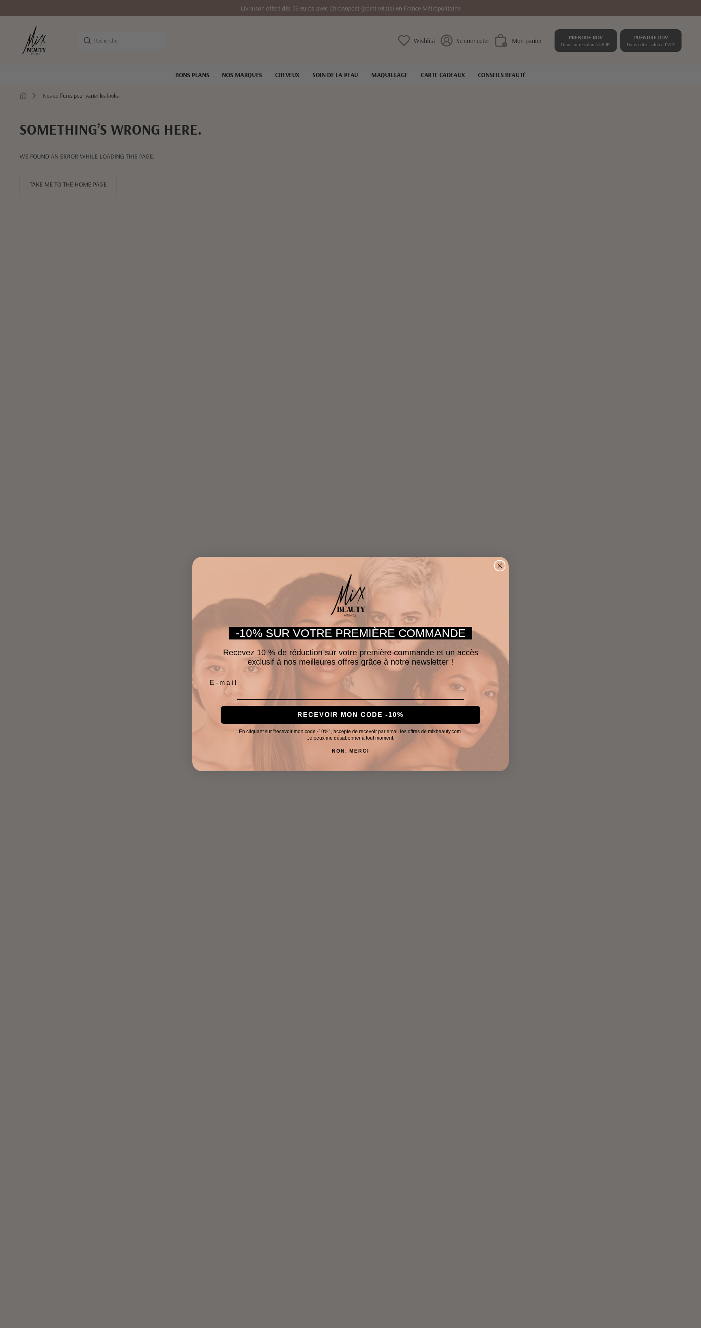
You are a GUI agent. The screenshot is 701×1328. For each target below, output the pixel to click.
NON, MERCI (350, 751)
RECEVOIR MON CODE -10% (350, 714)
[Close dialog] (500, 566)
